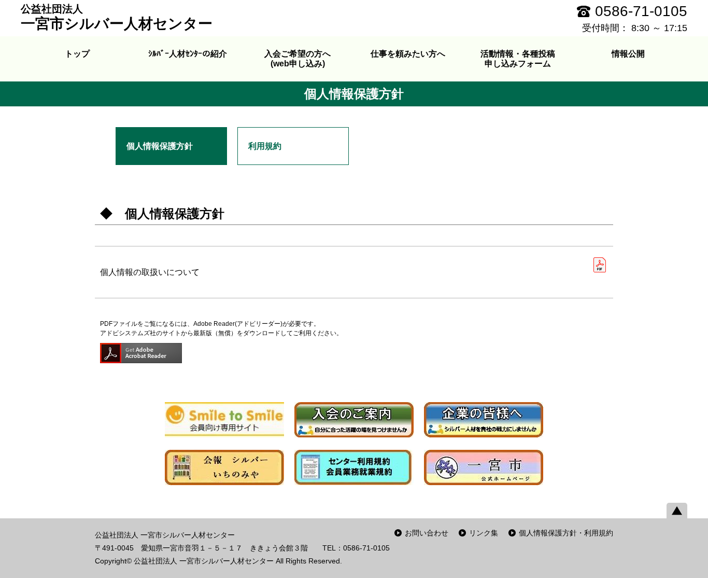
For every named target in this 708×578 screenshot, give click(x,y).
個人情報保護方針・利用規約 (566, 533)
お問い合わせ (426, 533)
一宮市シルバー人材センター (117, 17)
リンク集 (483, 533)
